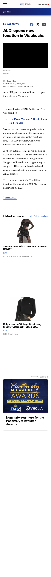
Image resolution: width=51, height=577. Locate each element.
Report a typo (10, 198)
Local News (11, 24)
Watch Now (43, 4)
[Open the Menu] (4, 4)
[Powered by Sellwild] (44, 377)
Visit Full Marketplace (39, 216)
